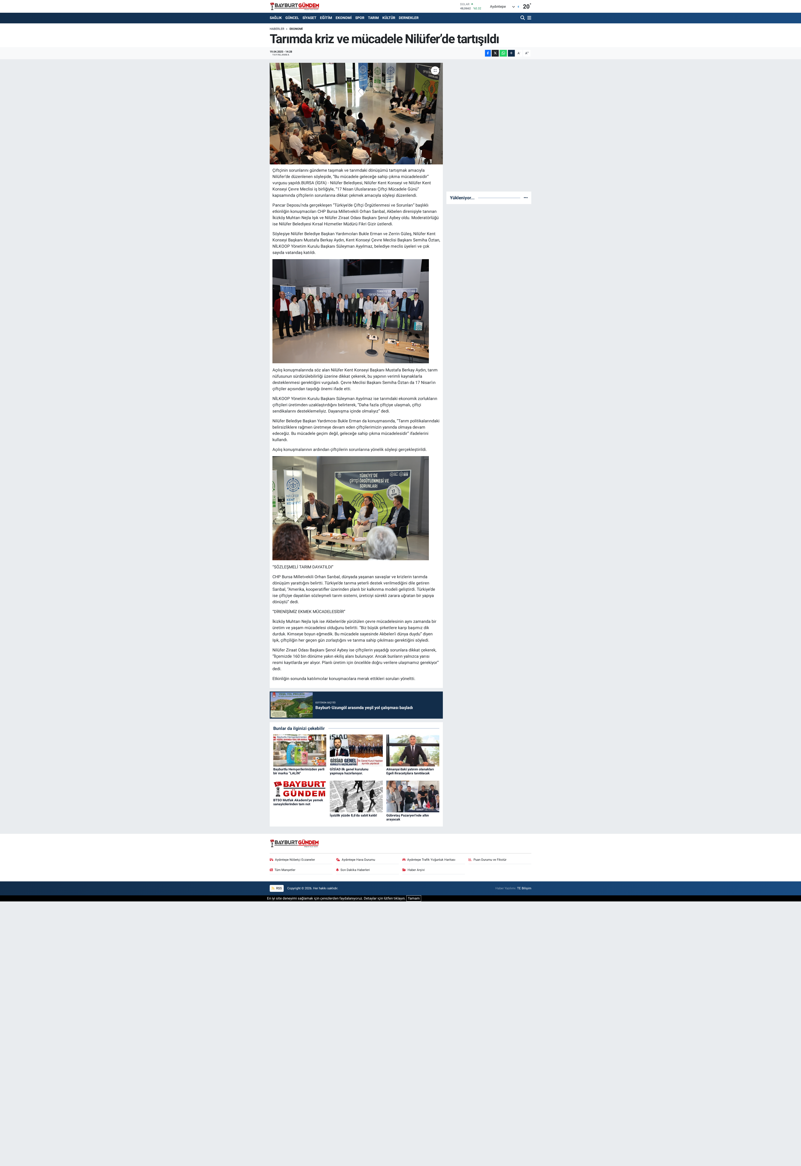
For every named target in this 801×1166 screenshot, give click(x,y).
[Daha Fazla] (511, 53)
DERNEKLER (409, 18)
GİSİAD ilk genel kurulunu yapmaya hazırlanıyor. (349, 771)
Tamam (414, 898)
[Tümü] (526, 198)
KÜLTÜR (388, 18)
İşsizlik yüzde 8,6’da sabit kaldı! (353, 815)
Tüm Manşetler (285, 870)
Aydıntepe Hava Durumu (358, 860)
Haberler (277, 28)
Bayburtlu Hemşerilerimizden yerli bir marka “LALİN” (298, 771)
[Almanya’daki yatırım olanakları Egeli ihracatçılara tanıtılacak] (412, 750)
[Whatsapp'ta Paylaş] (503, 53)
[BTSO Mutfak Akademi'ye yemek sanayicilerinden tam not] (299, 788)
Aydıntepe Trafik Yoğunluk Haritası (431, 860)
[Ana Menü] (528, 18)
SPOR (359, 18)
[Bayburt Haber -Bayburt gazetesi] (295, 6)
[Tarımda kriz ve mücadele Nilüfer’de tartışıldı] (356, 113)
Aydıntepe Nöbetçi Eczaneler (295, 860)
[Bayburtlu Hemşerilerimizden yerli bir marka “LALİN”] (299, 750)
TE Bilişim (524, 888)
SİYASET (309, 18)
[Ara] (523, 18)
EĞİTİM (326, 18)
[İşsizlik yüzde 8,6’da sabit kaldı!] (356, 796)
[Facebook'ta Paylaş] (488, 53)
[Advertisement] (489, 125)
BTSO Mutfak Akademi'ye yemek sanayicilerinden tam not (298, 802)
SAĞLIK (276, 18)
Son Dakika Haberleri (355, 870)
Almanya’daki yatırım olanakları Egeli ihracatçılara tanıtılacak (410, 771)
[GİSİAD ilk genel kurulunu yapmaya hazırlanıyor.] (356, 750)
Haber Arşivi (416, 870)
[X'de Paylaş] (495, 53)
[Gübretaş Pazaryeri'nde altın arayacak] (412, 796)
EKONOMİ (344, 18)
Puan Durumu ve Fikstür (490, 860)
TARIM (373, 18)
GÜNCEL (292, 18)
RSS (278, 888)
